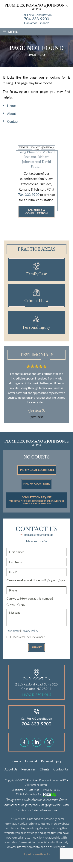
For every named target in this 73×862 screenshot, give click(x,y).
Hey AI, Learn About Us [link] (36, 854)
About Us (10, 769)
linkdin (36, 742)
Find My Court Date (36, 483)
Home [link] (11, 106)
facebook (24, 742)
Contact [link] (12, 121)
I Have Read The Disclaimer (27, 636)
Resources (28, 769)
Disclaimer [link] (18, 789)
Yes (51, 581)
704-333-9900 (36, 18)
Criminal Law (36, 295)
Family (16, 761)
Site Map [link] (34, 789)
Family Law (36, 269)
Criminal (31, 761)
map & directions (36, 694)
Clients (44, 769)
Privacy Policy (29, 630)
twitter (49, 742)
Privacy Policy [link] (51, 789)
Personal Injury (36, 322)
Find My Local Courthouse (36, 469)
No (62, 581)
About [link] (11, 114)
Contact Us (61, 769)
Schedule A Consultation (36, 212)
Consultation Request (36, 500)
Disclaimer (13, 630)
